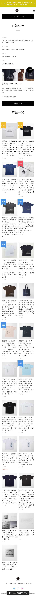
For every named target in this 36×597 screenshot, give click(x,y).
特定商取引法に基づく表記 (24, 583)
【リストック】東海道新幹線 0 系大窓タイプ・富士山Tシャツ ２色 (17, 41)
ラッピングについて (8, 63)
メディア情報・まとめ (18, 16)
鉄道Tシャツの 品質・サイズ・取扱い (14, 49)
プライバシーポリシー (10, 583)
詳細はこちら (18, 103)
